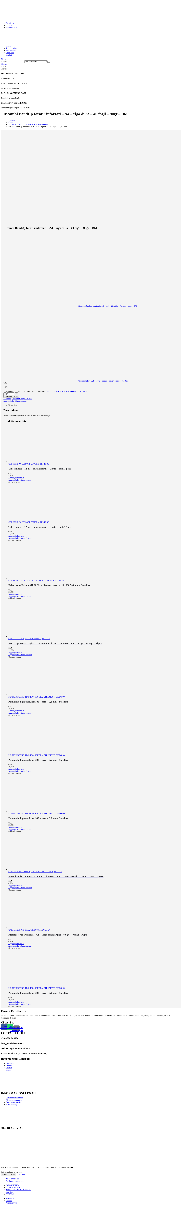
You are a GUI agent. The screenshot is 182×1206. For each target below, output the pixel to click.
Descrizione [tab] (13, 405)
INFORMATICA (13, 1185)
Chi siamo (10, 53)
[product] (92, 444)
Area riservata (11, 27)
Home (8, 46)
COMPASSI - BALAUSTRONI (21, 580)
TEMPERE (44, 464)
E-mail (29, 399)
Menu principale (12, 1179)
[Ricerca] (49, 62)
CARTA (9, 1192)
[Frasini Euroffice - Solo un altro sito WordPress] (22, 42)
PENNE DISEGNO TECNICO (21, 697)
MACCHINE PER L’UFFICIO (18, 1190)
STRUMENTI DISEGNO (54, 580)
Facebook (7, 399)
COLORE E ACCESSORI (19, 464)
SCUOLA (83, 391)
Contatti (9, 55)
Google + (23, 399)
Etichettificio (11, 50)
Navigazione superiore (15, 1181)
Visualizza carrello (8, 1174)
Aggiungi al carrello (11, 396)
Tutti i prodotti (11, 48)
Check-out (21, 1174)
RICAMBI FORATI (70, 391)
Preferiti (9, 25)
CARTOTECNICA (53, 391)
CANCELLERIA (13, 1187)
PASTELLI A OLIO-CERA (42, 872)
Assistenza (10, 23)
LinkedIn (15, 399)
